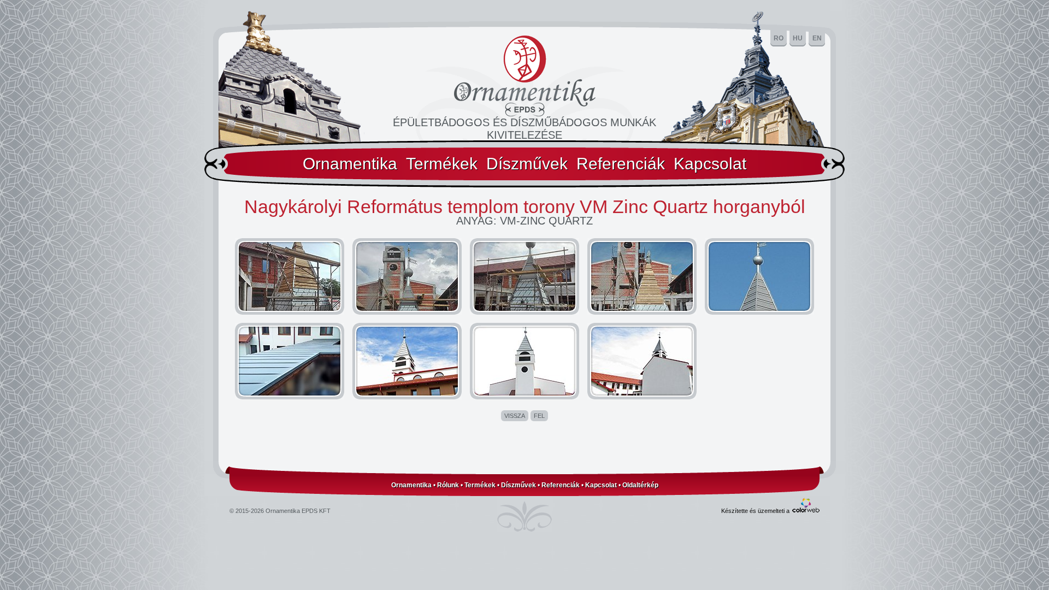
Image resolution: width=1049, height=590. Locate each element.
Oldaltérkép (640, 485)
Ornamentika (350, 164)
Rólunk (448, 485)
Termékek (442, 164)
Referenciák (620, 164)
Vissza (514, 415)
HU (798, 38)
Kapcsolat (710, 164)
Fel (539, 415)
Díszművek (527, 164)
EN (817, 38)
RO (778, 38)
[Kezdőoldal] (525, 113)
